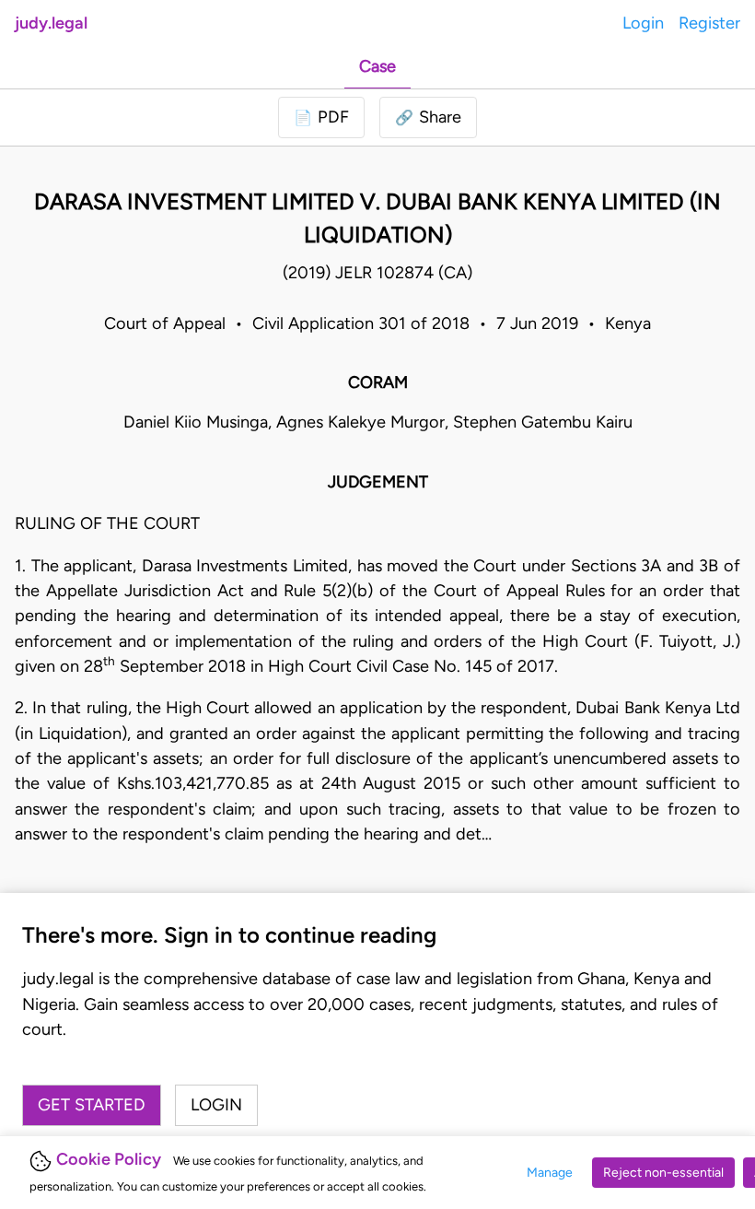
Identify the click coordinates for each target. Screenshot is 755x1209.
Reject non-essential (663, 1172)
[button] (428, 117)
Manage (550, 1172)
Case (377, 66)
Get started (91, 1105)
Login (643, 23)
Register (709, 23)
